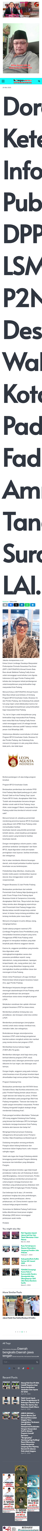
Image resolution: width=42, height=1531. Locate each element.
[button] (39, 81)
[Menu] (3, 81)
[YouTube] (28, 1368)
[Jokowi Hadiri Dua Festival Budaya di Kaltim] (21, 1297)
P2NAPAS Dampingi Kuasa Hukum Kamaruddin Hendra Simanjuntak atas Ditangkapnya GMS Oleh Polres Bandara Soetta (29, 1276)
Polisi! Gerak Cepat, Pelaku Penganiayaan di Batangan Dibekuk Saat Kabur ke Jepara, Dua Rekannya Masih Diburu (30, 1402)
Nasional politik (35, 1356)
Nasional (6, 601)
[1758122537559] (21, 48)
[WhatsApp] (32, 1368)
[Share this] (10, 605)
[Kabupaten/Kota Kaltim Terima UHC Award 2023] (6, 1259)
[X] (14, 1368)
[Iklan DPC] (9, 1493)
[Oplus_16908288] (23, 81)
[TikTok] (23, 1368)
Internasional (27, 1356)
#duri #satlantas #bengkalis (10, 1349)
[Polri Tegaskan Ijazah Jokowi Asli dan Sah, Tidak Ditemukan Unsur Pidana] (6, 1233)
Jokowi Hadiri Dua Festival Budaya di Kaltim (19, 1318)
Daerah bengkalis (15, 1350)
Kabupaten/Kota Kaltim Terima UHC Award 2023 (30, 1261)
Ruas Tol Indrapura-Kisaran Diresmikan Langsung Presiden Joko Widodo (30, 1249)
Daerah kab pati (16, 1356)
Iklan (22, 1356)
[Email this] (5, 605)
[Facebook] (9, 1368)
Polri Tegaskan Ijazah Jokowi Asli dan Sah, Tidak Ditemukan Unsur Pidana (29, 1236)
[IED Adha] (21, 1493)
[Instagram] (18, 1368)
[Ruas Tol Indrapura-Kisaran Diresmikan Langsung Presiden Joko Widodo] (6, 1246)
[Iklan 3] (33, 1493)
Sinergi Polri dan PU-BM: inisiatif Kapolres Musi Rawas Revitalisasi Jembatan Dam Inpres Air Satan (30, 1387)
